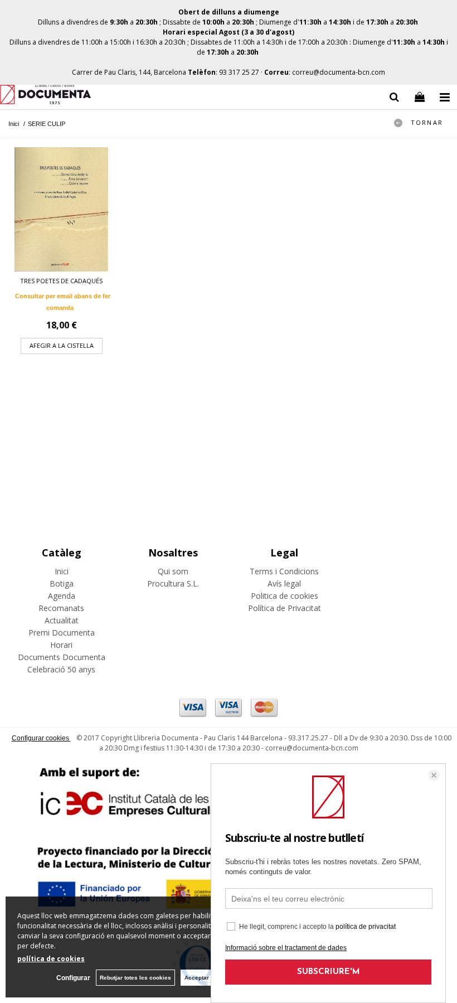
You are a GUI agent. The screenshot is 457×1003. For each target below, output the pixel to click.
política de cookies (51, 958)
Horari (61, 644)
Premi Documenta (61, 632)
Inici (62, 571)
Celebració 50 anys (61, 669)
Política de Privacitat (284, 608)
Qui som (173, 571)
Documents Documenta (61, 657)
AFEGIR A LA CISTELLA (62, 345)
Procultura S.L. (173, 583)
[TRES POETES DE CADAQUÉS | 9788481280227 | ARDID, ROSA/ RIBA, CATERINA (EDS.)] (61, 209)
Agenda (61, 595)
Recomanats (61, 608)
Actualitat (62, 620)
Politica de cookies (284, 595)
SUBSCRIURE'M (328, 972)
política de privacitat (366, 927)
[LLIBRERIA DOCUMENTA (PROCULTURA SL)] (45, 96)
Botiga (62, 583)
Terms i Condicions (284, 571)
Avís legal (284, 583)
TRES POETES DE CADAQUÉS (61, 281)
